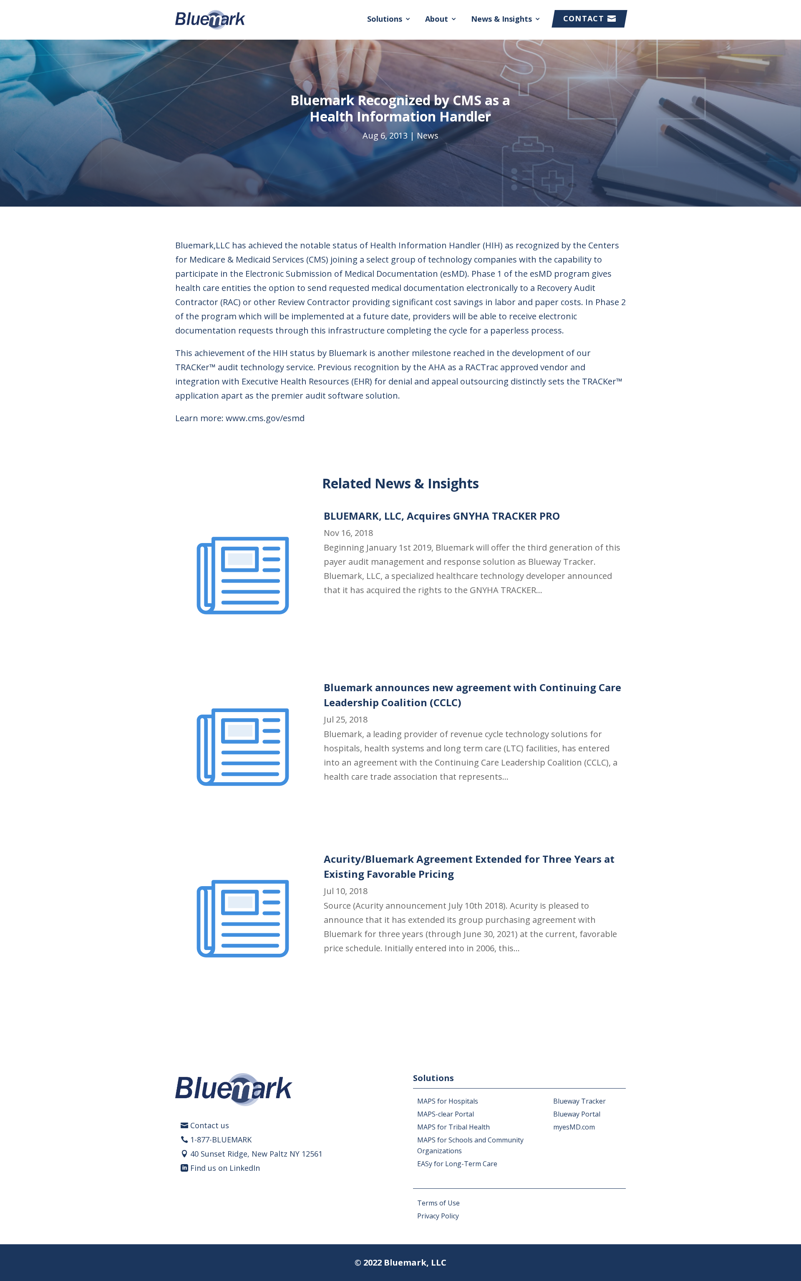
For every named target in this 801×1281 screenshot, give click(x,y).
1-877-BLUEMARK (221, 1139)
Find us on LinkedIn (225, 1168)
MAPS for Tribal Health (453, 1127)
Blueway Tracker (579, 1101)
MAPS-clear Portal (445, 1114)
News (427, 135)
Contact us (209, 1125)
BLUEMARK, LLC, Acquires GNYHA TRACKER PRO (442, 516)
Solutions (384, 19)
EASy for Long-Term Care (457, 1163)
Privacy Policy (438, 1215)
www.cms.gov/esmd (265, 418)
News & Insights (501, 19)
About (436, 19)
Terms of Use (438, 1203)
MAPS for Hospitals (447, 1101)
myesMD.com (574, 1127)
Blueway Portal (576, 1114)
